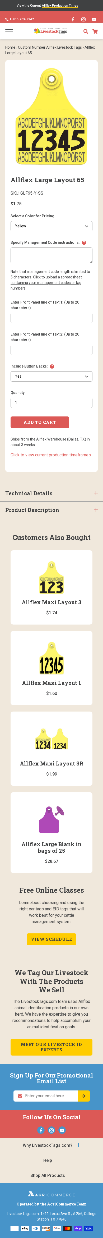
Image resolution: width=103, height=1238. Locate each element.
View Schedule (51, 939)
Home (10, 47)
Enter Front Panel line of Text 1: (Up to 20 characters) (45, 305)
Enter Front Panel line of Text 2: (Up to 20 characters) (45, 337)
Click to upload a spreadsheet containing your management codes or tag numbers (46, 282)
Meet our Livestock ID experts (51, 1047)
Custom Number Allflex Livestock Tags (50, 47)
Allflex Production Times (60, 5)
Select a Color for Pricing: (33, 216)
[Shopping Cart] (95, 31)
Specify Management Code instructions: (45, 242)
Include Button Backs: (29, 366)
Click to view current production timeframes (51, 454)
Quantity (18, 393)
